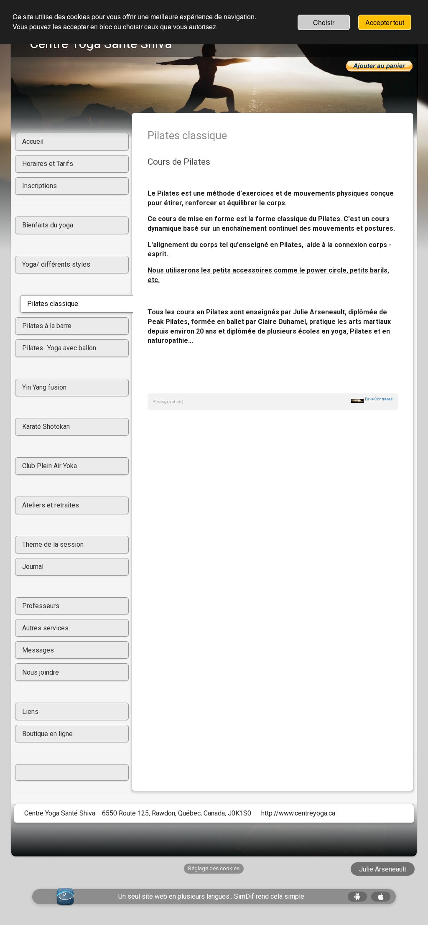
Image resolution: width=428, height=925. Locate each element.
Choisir (323, 22)
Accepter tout (384, 22)
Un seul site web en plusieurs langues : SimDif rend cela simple (211, 896)
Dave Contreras (379, 399)
